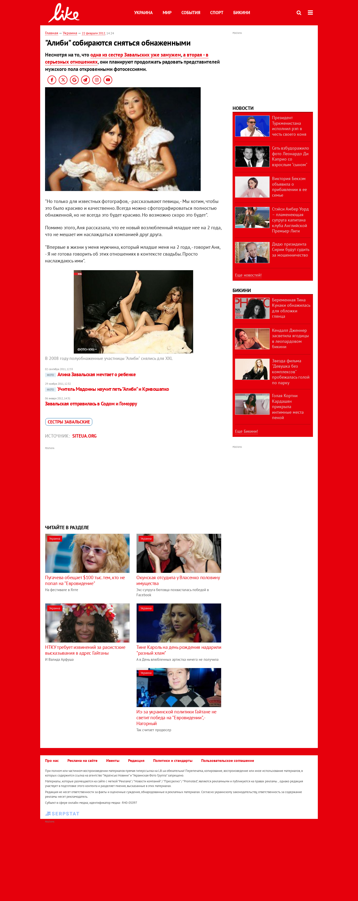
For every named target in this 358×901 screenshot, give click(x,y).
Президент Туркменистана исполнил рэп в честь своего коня (289, 126)
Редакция (136, 760)
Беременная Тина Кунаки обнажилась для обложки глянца (291, 308)
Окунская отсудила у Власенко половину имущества (177, 580)
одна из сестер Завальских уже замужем (135, 54)
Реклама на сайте (82, 760)
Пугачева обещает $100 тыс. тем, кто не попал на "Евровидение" (85, 580)
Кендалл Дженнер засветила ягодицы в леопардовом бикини (290, 338)
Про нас (52, 760)
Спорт (216, 12)
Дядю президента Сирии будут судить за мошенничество (290, 249)
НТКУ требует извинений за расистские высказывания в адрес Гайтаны (85, 650)
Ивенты (112, 760)
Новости (243, 108)
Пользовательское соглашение (227, 760)
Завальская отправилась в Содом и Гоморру (91, 403)
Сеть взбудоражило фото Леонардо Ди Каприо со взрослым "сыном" (290, 156)
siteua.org (84, 436)
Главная (51, 32)
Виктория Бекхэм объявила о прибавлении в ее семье (289, 187)
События (190, 12)
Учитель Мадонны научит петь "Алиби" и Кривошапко (108, 389)
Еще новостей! (248, 275)
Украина (143, 12)
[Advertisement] (133, 485)
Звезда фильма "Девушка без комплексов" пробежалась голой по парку (291, 371)
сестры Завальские (69, 422)
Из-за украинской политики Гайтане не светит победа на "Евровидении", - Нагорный (176, 718)
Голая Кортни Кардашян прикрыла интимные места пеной (288, 406)
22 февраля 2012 (93, 33)
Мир (167, 12)
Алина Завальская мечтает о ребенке (91, 374)
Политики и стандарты (172, 760)
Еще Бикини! (246, 431)
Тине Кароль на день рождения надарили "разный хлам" (178, 650)
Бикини (241, 12)
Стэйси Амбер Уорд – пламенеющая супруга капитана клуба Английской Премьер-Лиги (290, 220)
